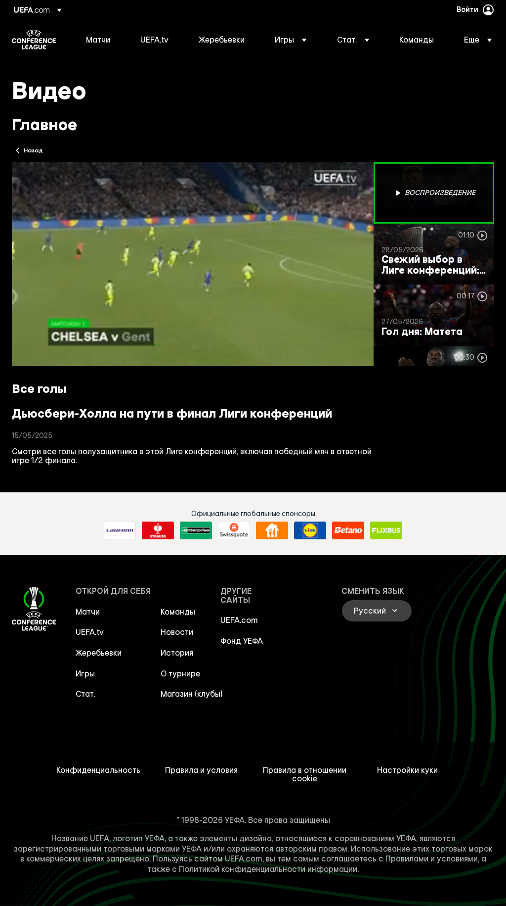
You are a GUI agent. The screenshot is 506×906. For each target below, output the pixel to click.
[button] (290, 39)
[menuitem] (101, 39)
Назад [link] (33, 149)
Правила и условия (201, 769)
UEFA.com (239, 620)
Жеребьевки (99, 652)
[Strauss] (158, 530)
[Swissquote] (234, 530)
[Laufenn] (120, 530)
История (177, 652)
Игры (85, 673)
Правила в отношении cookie (304, 774)
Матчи (88, 611)
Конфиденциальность (98, 769)
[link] (98, 39)
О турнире (180, 673)
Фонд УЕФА (241, 640)
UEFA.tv (90, 631)
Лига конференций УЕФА (34, 39)
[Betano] (348, 530)
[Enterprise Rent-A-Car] (196, 530)
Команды (178, 611)
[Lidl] (310, 530)
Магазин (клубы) (192, 693)
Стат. (85, 693)
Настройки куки (407, 769)
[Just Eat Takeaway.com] (272, 530)
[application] (193, 264)
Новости (177, 631)
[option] (434, 193)
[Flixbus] (386, 530)
